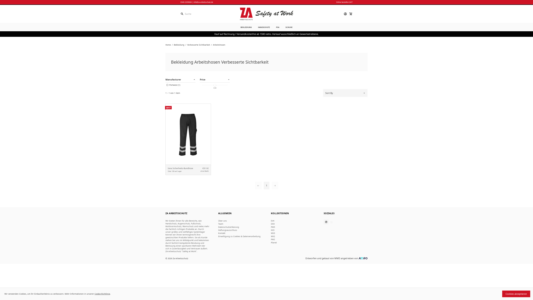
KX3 (272, 230)
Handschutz (264, 27)
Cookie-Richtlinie (102, 293)
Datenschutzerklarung (228, 227)
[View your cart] (351, 14)
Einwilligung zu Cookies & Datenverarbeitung (239, 236)
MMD (337, 258)
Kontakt (221, 233)
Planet (274, 242)
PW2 (273, 239)
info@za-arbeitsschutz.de (203, 2)
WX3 (273, 233)
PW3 (273, 227)
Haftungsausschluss (227, 230)
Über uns (222, 220)
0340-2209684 (186, 2)
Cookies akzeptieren (516, 293)
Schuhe (289, 27)
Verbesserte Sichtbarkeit (198, 44)
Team (220, 223)
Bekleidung (246, 27)
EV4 (272, 220)
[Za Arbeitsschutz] (266, 14)
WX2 (273, 236)
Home (168, 44)
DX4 (273, 223)
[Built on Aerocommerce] (363, 258)
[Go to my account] (345, 14)
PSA (277, 27)
